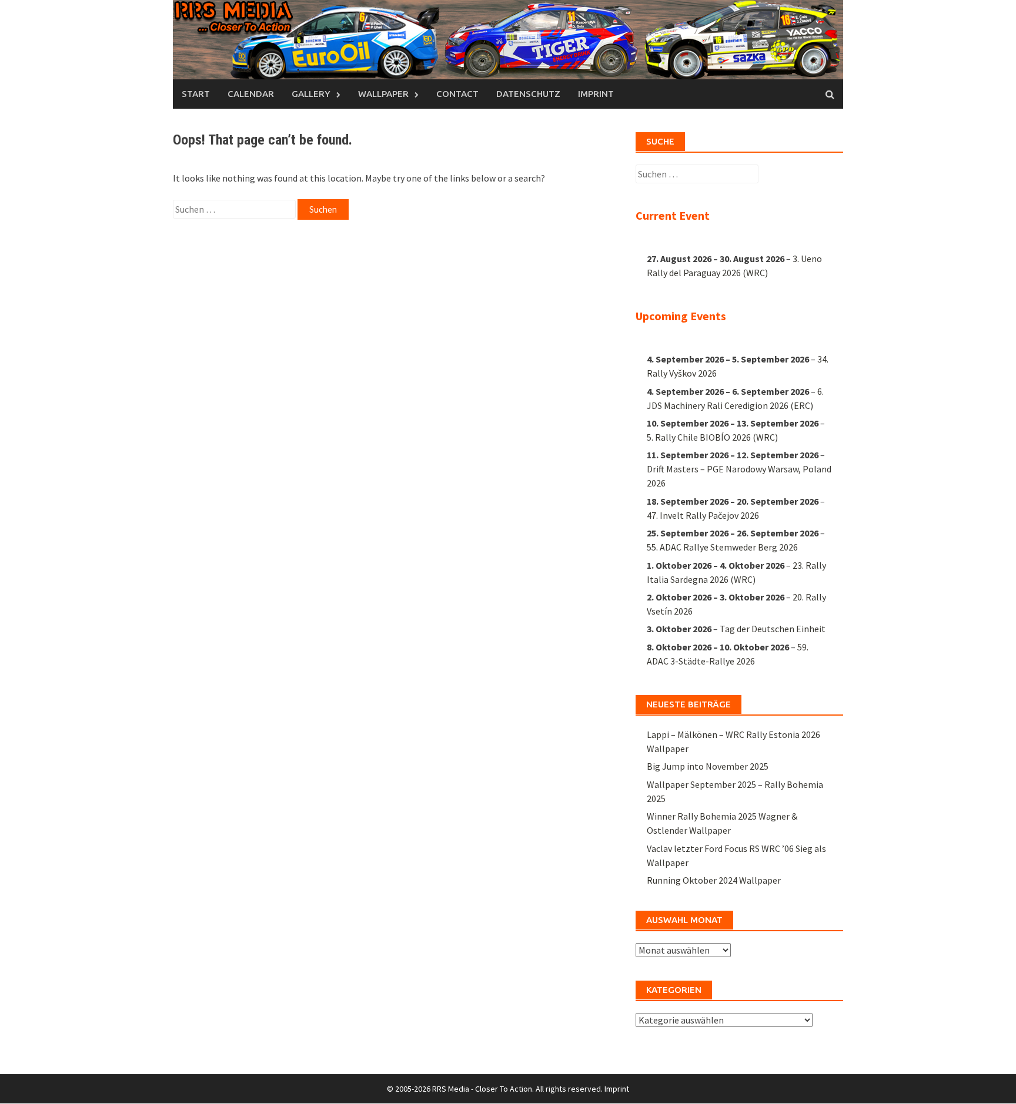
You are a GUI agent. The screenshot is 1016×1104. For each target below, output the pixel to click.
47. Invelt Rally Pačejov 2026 (703, 515)
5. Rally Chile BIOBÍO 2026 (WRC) (712, 437)
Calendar (251, 94)
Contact (457, 94)
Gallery (311, 94)
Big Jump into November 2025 (707, 766)
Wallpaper (383, 94)
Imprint (596, 94)
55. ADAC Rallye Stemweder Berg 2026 (722, 547)
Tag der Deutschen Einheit (772, 629)
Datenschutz (528, 94)
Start (196, 94)
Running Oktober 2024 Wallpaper (714, 880)
